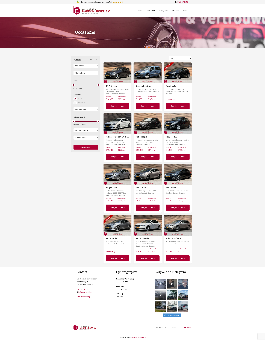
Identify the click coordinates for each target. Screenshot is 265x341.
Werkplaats (163, 11)
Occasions (151, 11)
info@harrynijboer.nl (86, 292)
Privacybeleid (161, 328)
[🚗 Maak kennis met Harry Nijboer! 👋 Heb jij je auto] (183, 284)
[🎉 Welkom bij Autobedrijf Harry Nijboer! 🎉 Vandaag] (172, 284)
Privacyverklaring (83, 297)
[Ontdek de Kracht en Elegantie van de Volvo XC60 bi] (160, 306)
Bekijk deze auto (118, 106)
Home (140, 11)
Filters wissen (85, 147)
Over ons (175, 11)
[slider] (73, 85)
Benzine (81, 99)
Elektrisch (81, 103)
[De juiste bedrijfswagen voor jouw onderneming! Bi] (160, 295)
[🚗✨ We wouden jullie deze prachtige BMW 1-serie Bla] (183, 306)
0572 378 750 (182, 2)
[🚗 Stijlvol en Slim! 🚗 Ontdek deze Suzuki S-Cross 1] (172, 306)
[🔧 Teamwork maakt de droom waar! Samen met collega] (160, 284)
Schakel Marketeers (139, 338)
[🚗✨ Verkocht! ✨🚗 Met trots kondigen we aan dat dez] (183, 295)
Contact (186, 11)
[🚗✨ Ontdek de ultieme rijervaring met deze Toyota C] (172, 295)
